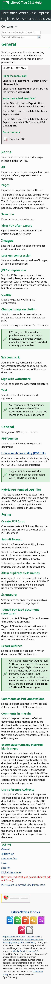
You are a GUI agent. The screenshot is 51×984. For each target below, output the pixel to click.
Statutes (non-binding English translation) (23, 939)
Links (4, 863)
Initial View (7, 853)
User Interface (9, 858)
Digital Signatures (11, 872)
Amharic (28, 18)
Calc (33, 13)
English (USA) (10, 18)
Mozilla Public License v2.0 (25, 951)
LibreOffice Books (25, 912)
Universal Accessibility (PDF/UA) (23, 453)
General (5, 849)
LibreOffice (9, 13)
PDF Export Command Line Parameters (23, 884)
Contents (7, 26)
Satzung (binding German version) (19, 942)
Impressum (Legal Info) (14, 936)
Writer (23, 13)
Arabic (40, 18)
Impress (43, 13)
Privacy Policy (33, 936)
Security (5, 867)
